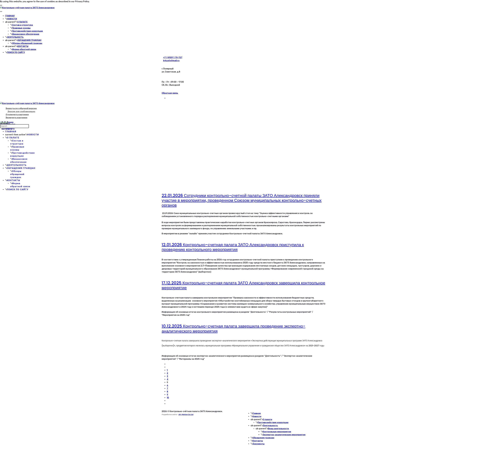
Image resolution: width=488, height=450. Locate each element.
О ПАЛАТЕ (22, 22)
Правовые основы (21, 28)
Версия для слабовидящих (21, 111)
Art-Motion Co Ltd (186, 414)
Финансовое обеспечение (25, 34)
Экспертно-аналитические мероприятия (284, 434)
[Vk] (167, 98)
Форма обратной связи (24, 49)
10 (168, 397)
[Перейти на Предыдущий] (167, 367)
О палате (267, 419)
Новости (257, 416)
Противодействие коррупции (27, 31)
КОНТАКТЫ (22, 46)
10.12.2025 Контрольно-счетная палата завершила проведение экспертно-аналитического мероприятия (233, 328)
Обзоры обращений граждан (27, 43)
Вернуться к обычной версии (21, 108)
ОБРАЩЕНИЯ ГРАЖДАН (29, 40)
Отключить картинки (17, 114)
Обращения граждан (263, 438)
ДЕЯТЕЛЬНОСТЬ (15, 37)
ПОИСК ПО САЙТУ (16, 52)
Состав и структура (22, 25)
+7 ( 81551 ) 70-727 (172, 57)
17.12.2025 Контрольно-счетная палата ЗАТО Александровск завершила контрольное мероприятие (243, 285)
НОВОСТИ (12, 19)
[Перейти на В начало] (167, 364)
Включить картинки (16, 117)
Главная (257, 413)
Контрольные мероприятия (277, 431)
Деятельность (270, 425)
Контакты (258, 441)
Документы (258, 444)
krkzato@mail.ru (171, 60)
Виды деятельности (278, 428)
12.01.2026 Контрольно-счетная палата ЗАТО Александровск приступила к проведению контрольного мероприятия (233, 247)
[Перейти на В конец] (167, 403)
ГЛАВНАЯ (9, 16)
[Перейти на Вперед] (167, 400)
